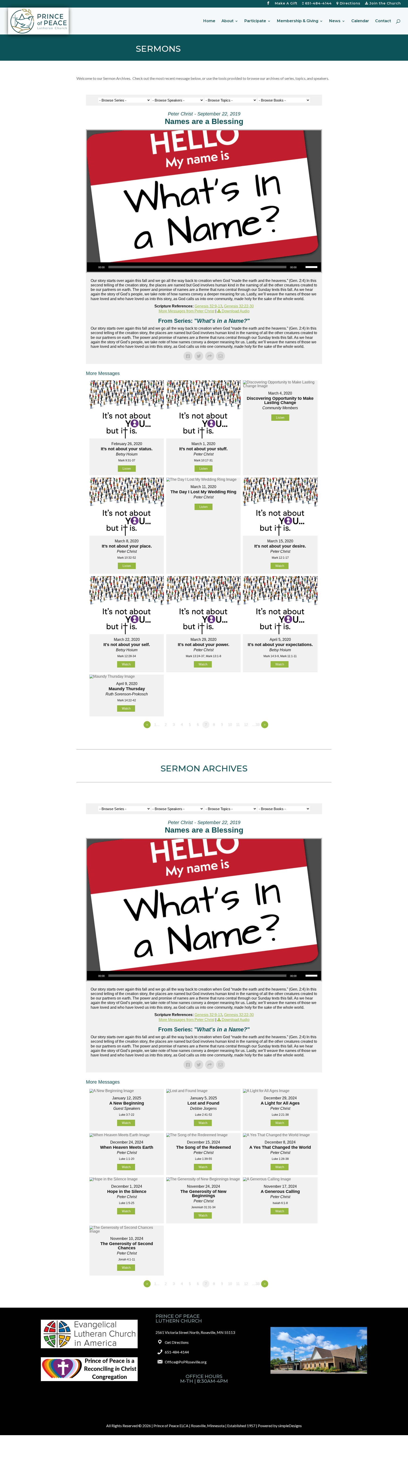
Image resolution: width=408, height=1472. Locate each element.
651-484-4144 (318, 3)
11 (238, 725)
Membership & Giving (297, 21)
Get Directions (177, 1342)
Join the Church (384, 3)
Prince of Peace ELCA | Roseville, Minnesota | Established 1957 (204, 1425)
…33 (255, 725)
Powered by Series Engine (304, 737)
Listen (127, 468)
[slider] (312, 266)
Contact (383, 21)
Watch (279, 566)
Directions (349, 3)
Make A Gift (286, 3)
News (334, 21)
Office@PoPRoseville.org (186, 1362)
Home (209, 21)
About (227, 21)
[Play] (93, 267)
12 (246, 725)
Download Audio (236, 311)
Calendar (360, 21)
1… (157, 725)
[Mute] (301, 267)
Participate (255, 21)
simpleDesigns (290, 1425)
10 (230, 725)
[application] (204, 267)
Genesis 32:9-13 (208, 306)
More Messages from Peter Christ (186, 311)
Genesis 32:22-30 (239, 306)
